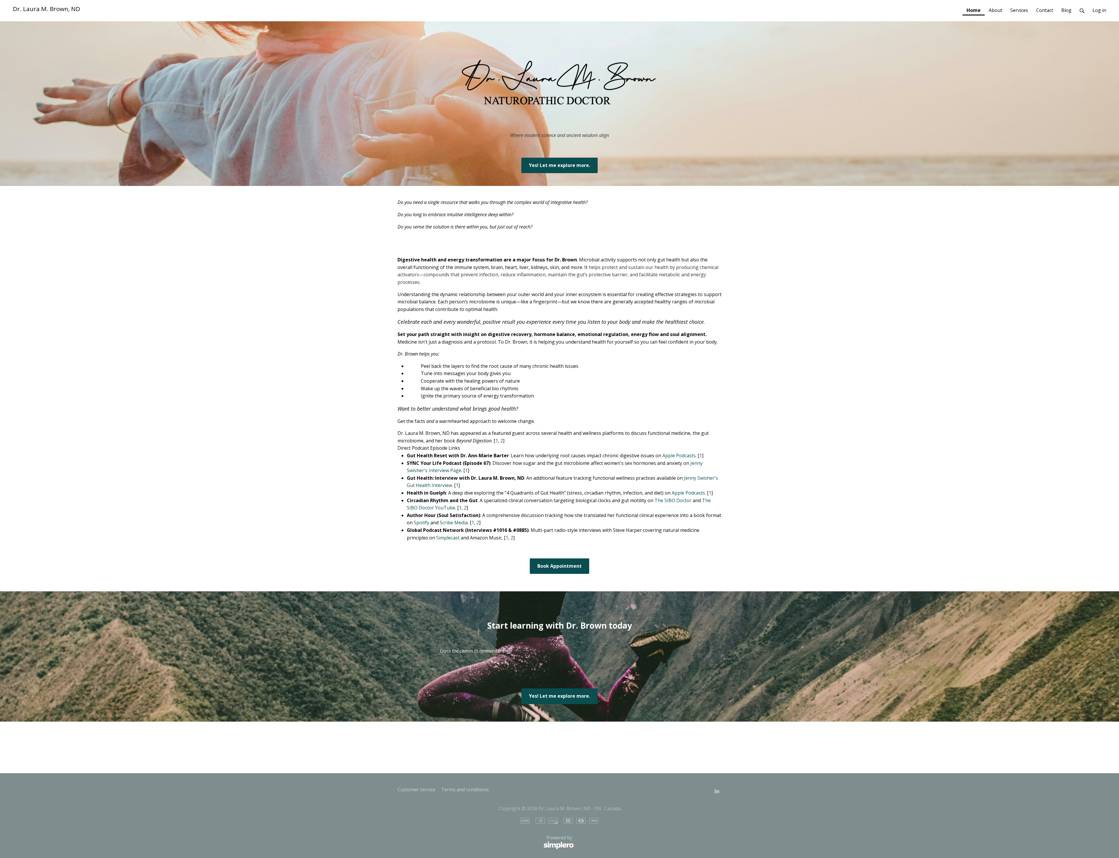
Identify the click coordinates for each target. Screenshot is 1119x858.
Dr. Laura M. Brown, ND (46, 9)
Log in (1099, 10)
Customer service (416, 789)
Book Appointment (559, 566)
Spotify (421, 522)
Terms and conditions (465, 789)
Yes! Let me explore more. (559, 165)
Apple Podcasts (679, 455)
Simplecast (448, 538)
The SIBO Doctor (673, 500)
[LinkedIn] (717, 791)
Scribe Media (454, 522)
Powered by (484, 841)
